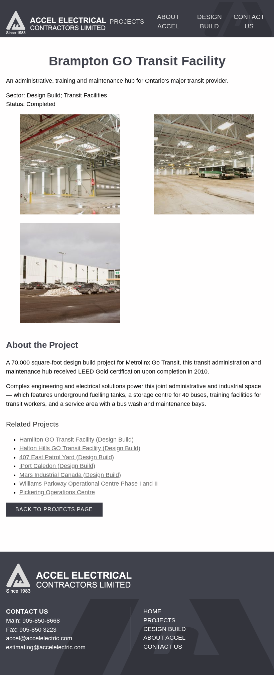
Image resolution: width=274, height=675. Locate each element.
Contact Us (249, 21)
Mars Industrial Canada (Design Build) (70, 475)
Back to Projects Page (54, 509)
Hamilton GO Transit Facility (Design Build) (76, 439)
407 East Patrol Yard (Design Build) (66, 457)
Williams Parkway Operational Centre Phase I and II (88, 483)
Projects (127, 21)
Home (152, 611)
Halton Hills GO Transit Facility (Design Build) (79, 448)
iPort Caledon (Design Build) (57, 466)
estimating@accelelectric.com (46, 647)
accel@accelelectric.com (39, 638)
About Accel (168, 21)
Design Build (209, 21)
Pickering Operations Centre (57, 492)
